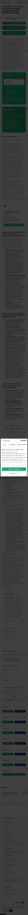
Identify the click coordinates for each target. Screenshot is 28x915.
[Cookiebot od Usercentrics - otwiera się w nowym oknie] (20, 441)
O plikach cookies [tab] (21, 444)
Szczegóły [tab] (12, 444)
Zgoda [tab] (4, 444)
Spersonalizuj (13, 473)
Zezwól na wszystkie (14, 469)
